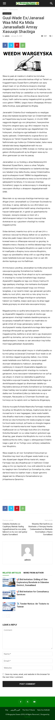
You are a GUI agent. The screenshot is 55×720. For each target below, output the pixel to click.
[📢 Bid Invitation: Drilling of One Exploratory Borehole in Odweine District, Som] (9, 582)
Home (5, 9)
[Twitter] (11, 45)
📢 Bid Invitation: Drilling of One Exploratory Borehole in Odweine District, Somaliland (33, 582)
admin (7, 36)
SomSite (27, 717)
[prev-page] (4, 616)
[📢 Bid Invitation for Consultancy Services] (9, 594)
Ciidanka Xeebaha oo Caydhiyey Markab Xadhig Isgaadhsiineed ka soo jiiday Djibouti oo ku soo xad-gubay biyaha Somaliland (15, 529)
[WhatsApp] (22, 45)
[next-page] (8, 616)
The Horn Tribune (28, 710)
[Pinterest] (16, 45)
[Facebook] (5, 45)
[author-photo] (27, 556)
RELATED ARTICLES (12, 573)
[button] (4, 3)
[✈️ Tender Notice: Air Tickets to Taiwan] (9, 606)
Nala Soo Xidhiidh (43, 710)
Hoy (6, 710)
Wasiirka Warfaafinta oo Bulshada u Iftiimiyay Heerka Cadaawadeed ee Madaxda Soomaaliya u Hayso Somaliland (40, 529)
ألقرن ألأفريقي (15, 710)
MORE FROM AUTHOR (34, 573)
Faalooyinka (13, 9)
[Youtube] (34, 701)
